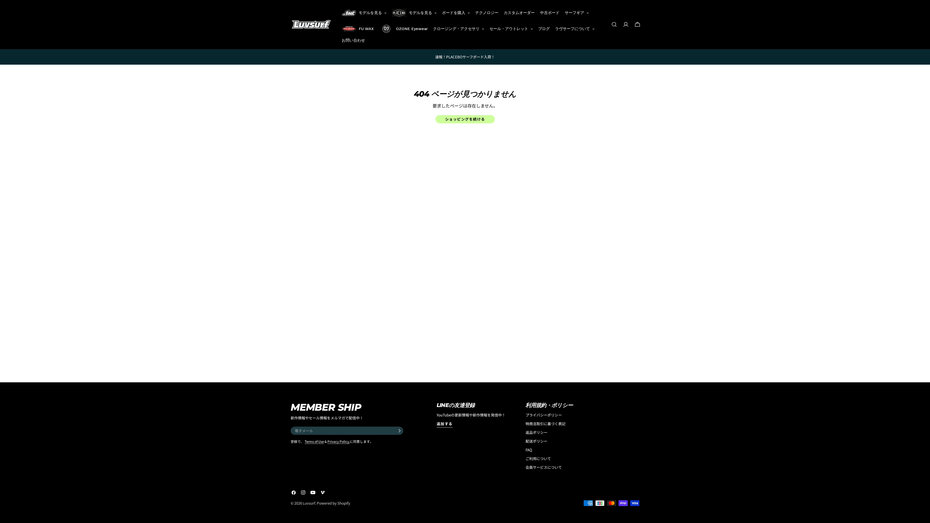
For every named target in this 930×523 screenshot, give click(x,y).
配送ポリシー (536, 441)
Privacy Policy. (338, 441)
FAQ (529, 449)
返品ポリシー (536, 432)
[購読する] (399, 430)
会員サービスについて (544, 467)
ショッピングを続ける (465, 119)
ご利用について (538, 458)
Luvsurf (309, 503)
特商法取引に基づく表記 (546, 423)
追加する (445, 423)
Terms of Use (314, 441)
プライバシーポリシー (544, 414)
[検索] (614, 24)
